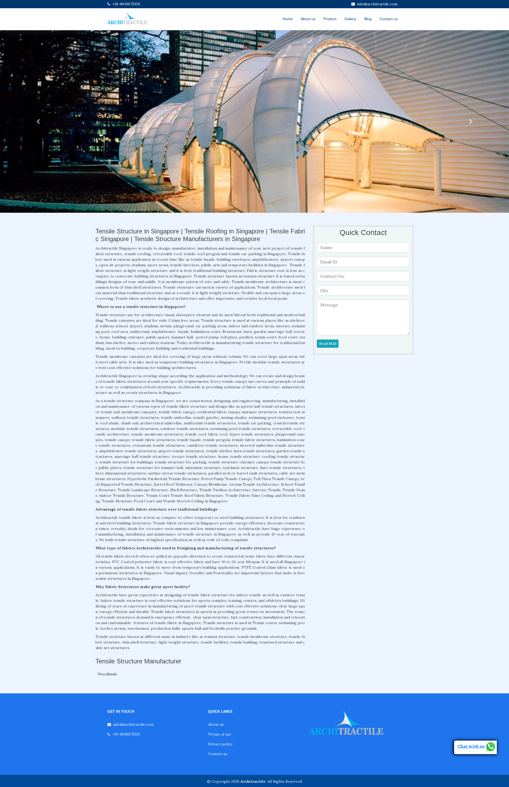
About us (308, 19)
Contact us (389, 19)
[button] (38, 121)
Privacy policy (220, 744)
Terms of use (219, 734)
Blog (368, 19)
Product (329, 19)
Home (288, 19)
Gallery (350, 19)
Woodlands (107, 674)
